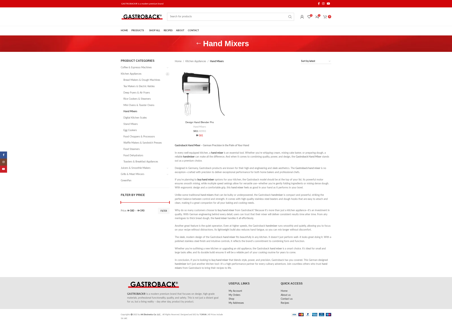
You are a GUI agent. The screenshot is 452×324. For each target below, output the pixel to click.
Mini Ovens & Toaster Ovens (138, 105)
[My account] (302, 16)
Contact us (287, 299)
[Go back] (198, 43)
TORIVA (203, 315)
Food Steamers (131, 149)
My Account (235, 291)
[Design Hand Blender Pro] (200, 94)
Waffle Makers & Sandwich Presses (142, 143)
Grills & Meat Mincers (132, 174)
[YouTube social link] (328, 3)
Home (178, 61)
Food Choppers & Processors (139, 136)
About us (286, 295)
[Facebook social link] (319, 3)
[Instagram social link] (323, 3)
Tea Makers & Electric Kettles (139, 86)
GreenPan (126, 180)
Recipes (285, 303)
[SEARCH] (290, 17)
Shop (231, 299)
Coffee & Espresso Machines (136, 67)
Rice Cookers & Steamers (137, 99)
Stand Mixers (130, 124)
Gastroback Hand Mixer (187, 145)
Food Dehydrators (133, 155)
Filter (163, 211)
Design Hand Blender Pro (199, 122)
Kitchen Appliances (131, 74)
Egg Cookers (130, 130)
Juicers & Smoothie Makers (135, 168)
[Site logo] (142, 16)
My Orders (234, 295)
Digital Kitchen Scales (135, 118)
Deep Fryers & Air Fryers (136, 93)
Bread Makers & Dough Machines (141, 80)
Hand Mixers (130, 111)
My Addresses (236, 303)
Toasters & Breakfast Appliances (140, 162)
